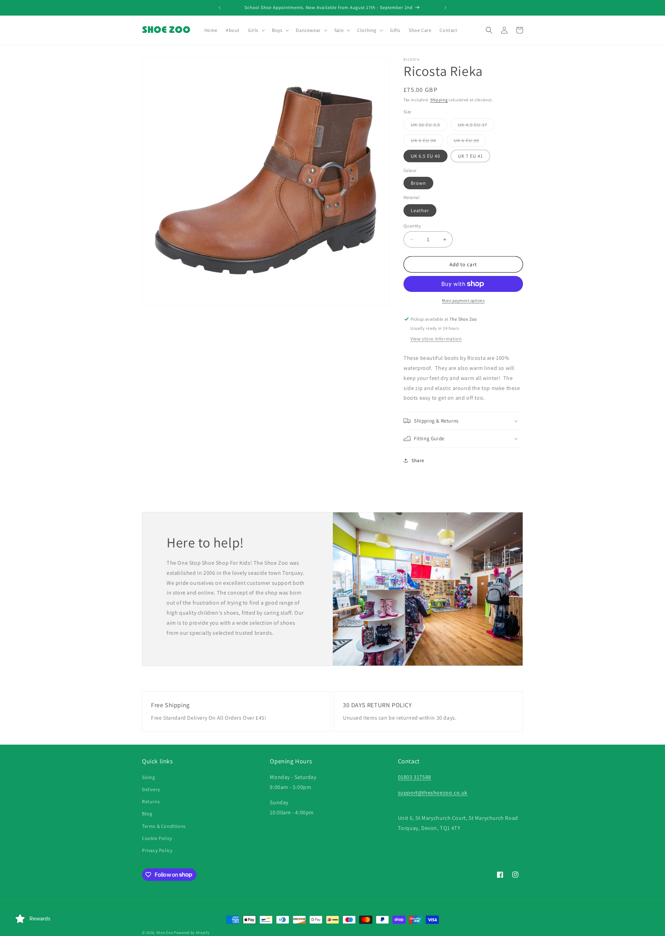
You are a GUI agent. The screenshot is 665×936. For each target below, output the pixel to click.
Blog (147, 814)
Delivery (151, 789)
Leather (420, 210)
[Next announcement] (445, 7)
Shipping (439, 99)
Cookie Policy (157, 838)
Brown (418, 183)
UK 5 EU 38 (427, 142)
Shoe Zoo (164, 932)
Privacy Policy (157, 850)
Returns (151, 801)
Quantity (412, 226)
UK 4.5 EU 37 (476, 126)
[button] (256, 30)
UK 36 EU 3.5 (429, 126)
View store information (436, 339)
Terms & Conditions (164, 826)
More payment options (463, 300)
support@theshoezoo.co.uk (433, 792)
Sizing (148, 777)
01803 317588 (414, 776)
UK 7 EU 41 (470, 156)
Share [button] (417, 460)
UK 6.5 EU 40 (425, 156)
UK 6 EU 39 (470, 142)
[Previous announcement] (219, 7)
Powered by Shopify (192, 932)
